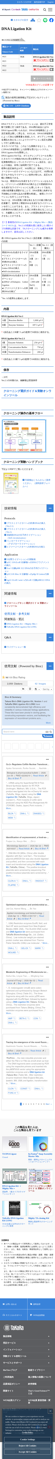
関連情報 (10, 593)
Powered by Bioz (3, 108)
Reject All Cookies (27, 1445)
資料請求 (36, 1304)
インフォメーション (12, 1349)
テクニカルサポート (14, 1315)
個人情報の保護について (39, 1377)
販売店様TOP (39, 2)
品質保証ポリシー (11, 1384)
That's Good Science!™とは (39, 1392)
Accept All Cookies (27, 1452)
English (51, 2)
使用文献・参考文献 (17, 613)
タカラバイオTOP (24, 2)
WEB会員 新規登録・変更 (39, 1401)
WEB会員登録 (39, 1315)
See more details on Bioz (26, 108)
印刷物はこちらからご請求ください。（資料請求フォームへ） (36, 483)
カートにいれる (43, 78)
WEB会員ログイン (12, 1400)
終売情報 (32, 1384)
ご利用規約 (8, 1377)
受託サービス (9, 1343)
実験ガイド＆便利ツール (14, 1356)
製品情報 (7, 1336)
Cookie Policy (27, 1432)
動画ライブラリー (36, 1370)
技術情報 (10, 508)
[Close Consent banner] (50, 1411)
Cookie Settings (27, 1439)
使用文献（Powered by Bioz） (24, 666)
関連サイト (8, 1391)
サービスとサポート (12, 1363)
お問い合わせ (11, 1304)
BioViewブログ (10, 1370)
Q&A (7, 637)
